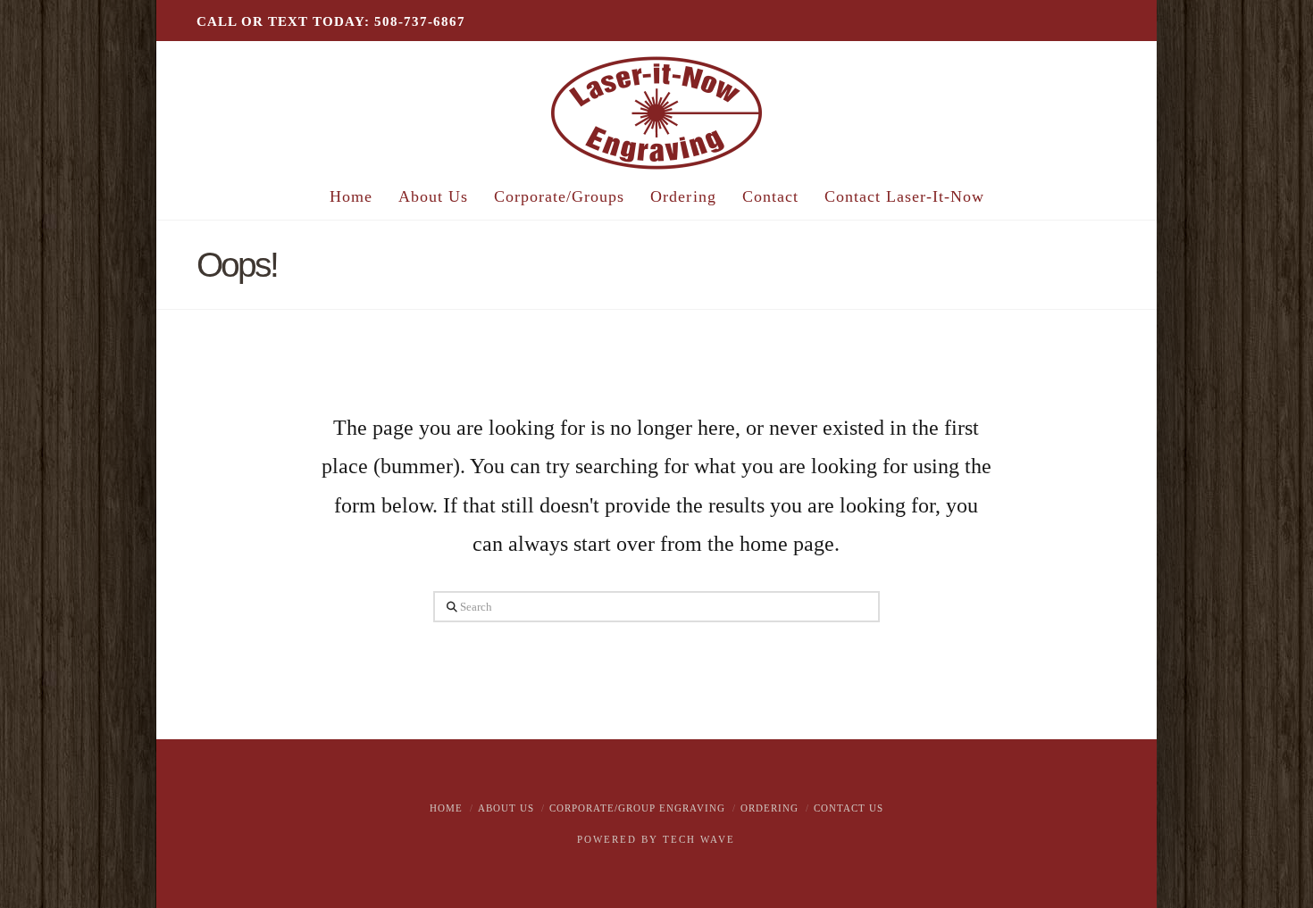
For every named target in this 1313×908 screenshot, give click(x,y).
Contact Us (848, 808)
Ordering (769, 808)
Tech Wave (699, 839)
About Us (506, 808)
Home (446, 808)
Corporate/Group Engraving (637, 808)
